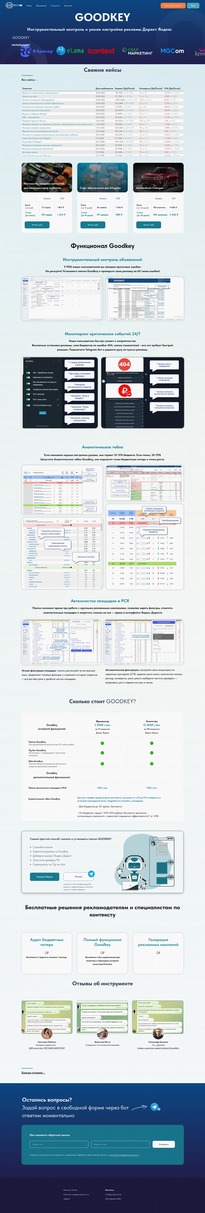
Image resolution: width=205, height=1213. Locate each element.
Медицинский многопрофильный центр (40, 131)
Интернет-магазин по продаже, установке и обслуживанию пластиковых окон (57, 124)
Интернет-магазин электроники (36, 110)
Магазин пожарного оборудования (38, 100)
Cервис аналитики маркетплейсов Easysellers (158, 1048)
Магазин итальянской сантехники (37, 149)
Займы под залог (30, 96)
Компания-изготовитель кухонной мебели (41, 107)
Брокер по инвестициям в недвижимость (40, 93)
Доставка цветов (29, 152)
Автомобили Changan (32, 142)
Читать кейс (148, 225)
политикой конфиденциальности (124, 1155)
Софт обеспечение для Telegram (36, 138)
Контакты (68, 5)
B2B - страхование (30, 117)
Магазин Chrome (70, 1190)
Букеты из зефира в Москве (34, 114)
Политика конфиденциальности (76, 1194)
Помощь (78, 876)
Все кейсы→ (30, 79)
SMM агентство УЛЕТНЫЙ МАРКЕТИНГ (47, 1048)
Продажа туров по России (34, 121)
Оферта (66, 1199)
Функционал (41, 5)
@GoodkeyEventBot (113, 1199)
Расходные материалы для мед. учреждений (42, 145)
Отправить (164, 1144)
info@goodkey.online (113, 1194)
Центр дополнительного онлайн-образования (42, 103)
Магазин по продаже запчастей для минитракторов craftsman (50, 135)
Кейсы (29, 5)
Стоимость (55, 5)
